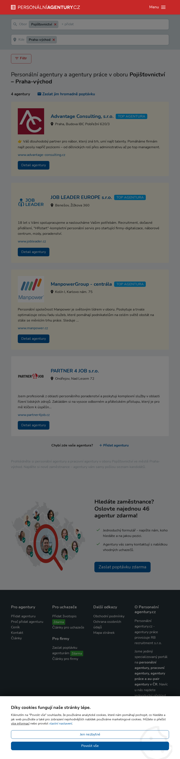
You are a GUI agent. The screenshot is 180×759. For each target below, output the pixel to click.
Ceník (15, 627)
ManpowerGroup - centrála (81, 284)
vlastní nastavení (60, 723)
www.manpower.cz (33, 328)
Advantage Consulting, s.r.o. (82, 116)
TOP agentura (131, 116)
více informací (20, 723)
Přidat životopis (64, 616)
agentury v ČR (146, 684)
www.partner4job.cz (34, 414)
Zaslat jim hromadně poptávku (68, 94)
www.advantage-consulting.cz (41, 154)
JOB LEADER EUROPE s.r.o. (81, 197)
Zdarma (59, 622)
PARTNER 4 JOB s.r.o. (75, 371)
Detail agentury (33, 165)
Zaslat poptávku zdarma (122, 567)
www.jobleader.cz (32, 241)
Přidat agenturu (116, 445)
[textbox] (62, 24)
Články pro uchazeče (68, 627)
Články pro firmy (65, 658)
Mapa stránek (104, 632)
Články (16, 638)
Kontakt (17, 632)
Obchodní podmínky (108, 616)
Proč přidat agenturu (27, 621)
